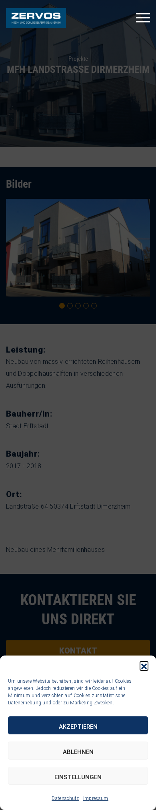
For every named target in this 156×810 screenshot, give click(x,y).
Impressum (95, 798)
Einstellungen (78, 777)
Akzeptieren (78, 726)
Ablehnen (78, 752)
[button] (144, 666)
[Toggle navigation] (143, 17)
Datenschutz (65, 798)
